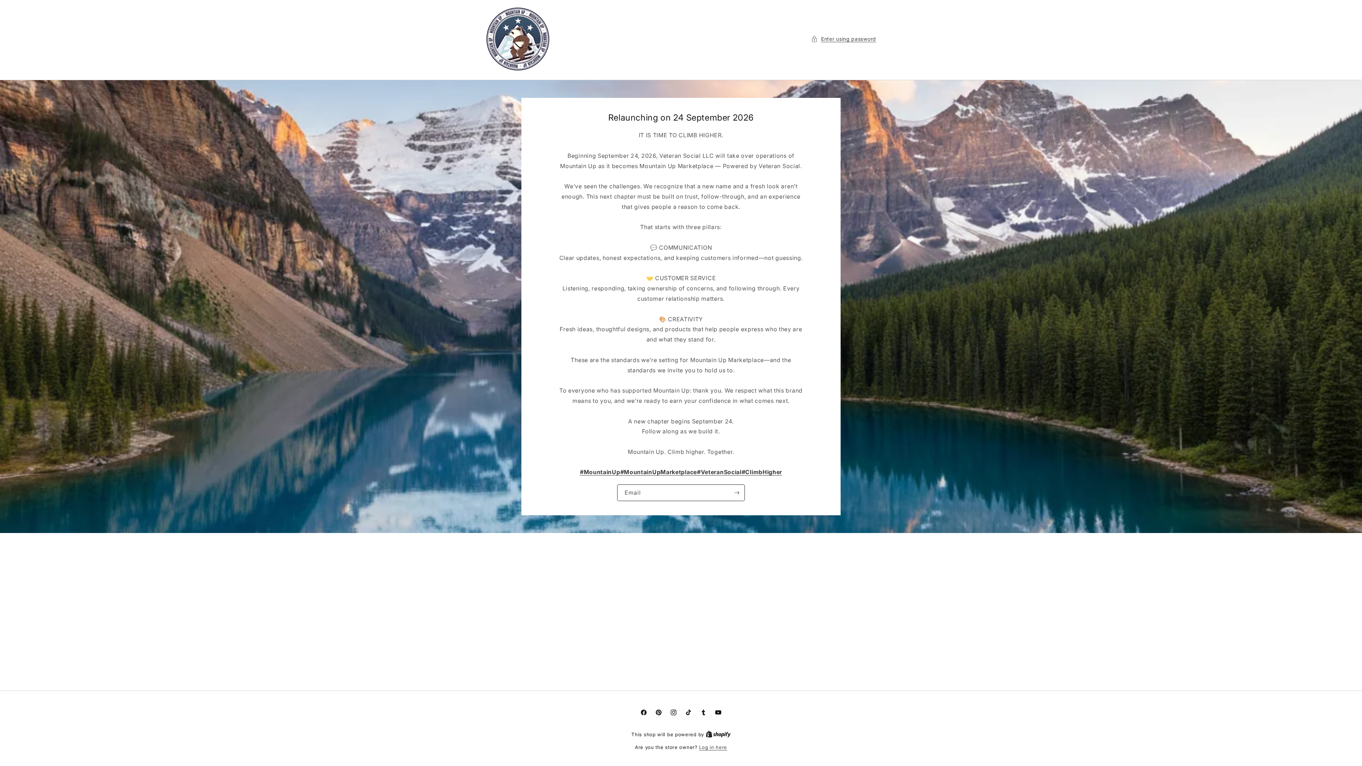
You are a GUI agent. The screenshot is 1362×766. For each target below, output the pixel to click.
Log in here (713, 747)
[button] (843, 38)
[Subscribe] (736, 492)
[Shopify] (718, 734)
